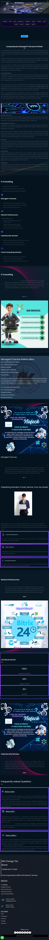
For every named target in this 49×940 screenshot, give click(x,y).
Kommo (33, 21)
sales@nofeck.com (11, 901)
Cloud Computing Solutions (7, 894)
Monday (5, 21)
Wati (15, 21)
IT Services (3, 918)
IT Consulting (4, 884)
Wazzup (39, 21)
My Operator (20, 21)
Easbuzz (21, 24)
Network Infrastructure (6, 889)
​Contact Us (3, 923)
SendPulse (27, 21)
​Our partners (4, 916)
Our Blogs (3, 921)
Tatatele (16, 24)
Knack (10, 21)
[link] (24, 104)
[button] (1, 284)
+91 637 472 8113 (9, 907)
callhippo (27, 24)
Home (2, 914)
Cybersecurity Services (6, 891)
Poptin (44, 21)
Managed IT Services (6, 887)
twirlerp (33, 24)
